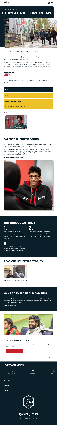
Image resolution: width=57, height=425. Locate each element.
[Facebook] (20, 414)
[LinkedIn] (27, 414)
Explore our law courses (12, 90)
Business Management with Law (15, 106)
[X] (33, 414)
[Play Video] (16, 122)
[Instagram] (23, 414)
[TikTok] (30, 414)
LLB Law (7, 96)
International (12, 10)
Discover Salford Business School (14, 157)
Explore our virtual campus (10, 305)
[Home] (8, 4)
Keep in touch (8, 85)
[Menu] (52, 3)
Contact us (14, 351)
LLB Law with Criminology (13, 101)
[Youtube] (36, 414)
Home (4, 10)
